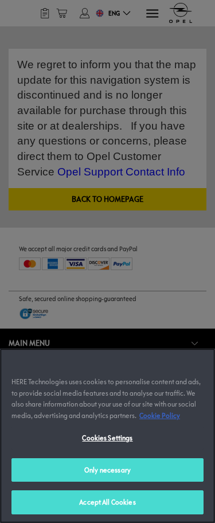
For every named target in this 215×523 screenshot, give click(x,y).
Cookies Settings (107, 437)
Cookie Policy (159, 415)
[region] (107, 436)
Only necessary (107, 469)
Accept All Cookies (107, 501)
